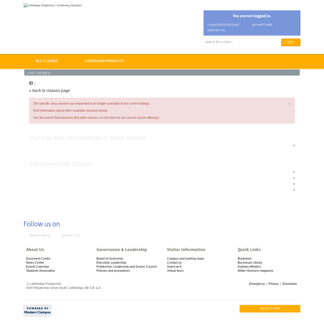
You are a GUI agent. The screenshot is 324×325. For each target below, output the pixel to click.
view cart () (216, 30)
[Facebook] (82, 219)
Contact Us (70, 236)
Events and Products (104, 61)
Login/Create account (223, 25)
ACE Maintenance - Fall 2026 (59, 171)
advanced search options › (220, 49)
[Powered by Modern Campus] (37, 310)
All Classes (46, 61)
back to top (270, 309)
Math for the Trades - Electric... (60, 178)
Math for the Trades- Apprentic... (61, 184)
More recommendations (55, 190)
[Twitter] (89, 219)
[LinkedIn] (75, 219)
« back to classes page (49, 90)
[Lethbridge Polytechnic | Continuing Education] (53, 5)
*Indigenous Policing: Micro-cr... (61, 145)
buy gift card (262, 25)
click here (109, 117)
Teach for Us (39, 236)
